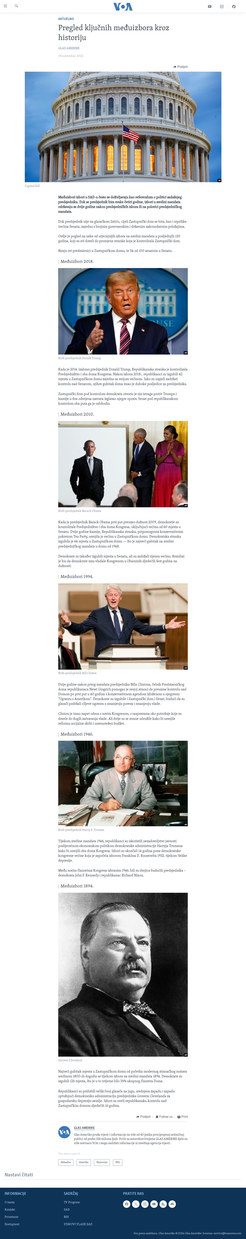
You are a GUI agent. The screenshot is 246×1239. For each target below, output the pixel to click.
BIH (66, 1217)
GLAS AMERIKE (69, 48)
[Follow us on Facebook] (126, 1204)
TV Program (72, 1202)
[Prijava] (172, 1204)
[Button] (180, 66)
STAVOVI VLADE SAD (78, 1224)
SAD (67, 1209)
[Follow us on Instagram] (145, 1204)
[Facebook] (234, 7)
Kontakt (10, 1209)
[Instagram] (222, 7)
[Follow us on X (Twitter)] (135, 1204)
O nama (10, 1202)
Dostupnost (12, 1224)
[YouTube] (210, 7)
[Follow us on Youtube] (154, 1204)
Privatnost (11, 1217)
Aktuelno (66, 19)
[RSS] (163, 1204)
